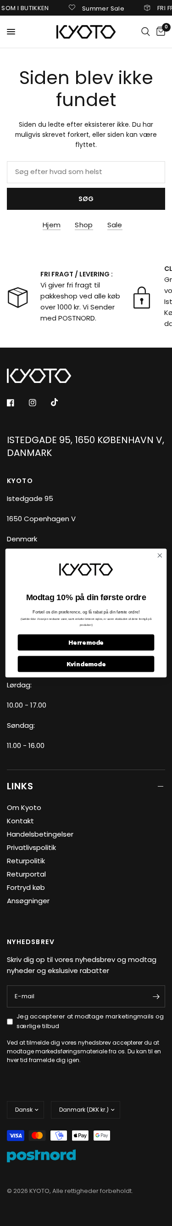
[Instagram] (39, 403)
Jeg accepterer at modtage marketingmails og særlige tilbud (90, 1021)
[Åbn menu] (11, 32)
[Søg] (145, 32)
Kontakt (20, 821)
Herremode (85, 642)
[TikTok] (61, 402)
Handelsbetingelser (40, 834)
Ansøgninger (28, 900)
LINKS (20, 786)
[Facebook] (17, 403)
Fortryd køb (26, 887)
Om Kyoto (24, 807)
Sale (114, 225)
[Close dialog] (160, 555)
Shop (84, 225)
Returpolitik (26, 861)
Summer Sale (98, 7)
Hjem (52, 225)
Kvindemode (86, 664)
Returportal (26, 874)
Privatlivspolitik (31, 847)
